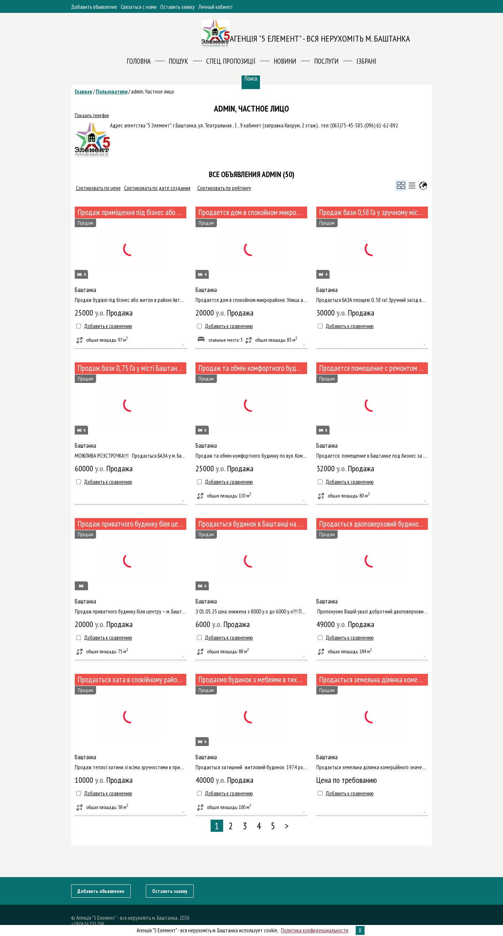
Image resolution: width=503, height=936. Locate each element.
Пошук (178, 61)
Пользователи (111, 91)
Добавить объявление (94, 6)
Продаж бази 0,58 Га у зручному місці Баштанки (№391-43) (373, 212)
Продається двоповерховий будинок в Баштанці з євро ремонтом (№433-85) (373, 524)
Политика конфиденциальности (314, 930)
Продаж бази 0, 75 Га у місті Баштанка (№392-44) (132, 368)
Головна (139, 61)
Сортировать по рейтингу (224, 187)
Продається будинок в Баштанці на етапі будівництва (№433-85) (252, 524)
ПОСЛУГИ (326, 61)
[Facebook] (427, 890)
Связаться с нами (138, 6)
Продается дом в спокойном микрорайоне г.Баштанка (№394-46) (252, 212)
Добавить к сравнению (108, 326)
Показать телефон (92, 115)
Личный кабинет (215, 6)
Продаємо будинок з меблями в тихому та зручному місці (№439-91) (252, 680)
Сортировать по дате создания (157, 187)
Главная (83, 91)
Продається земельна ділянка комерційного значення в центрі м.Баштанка (373, 680)
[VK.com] (416, 890)
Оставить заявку (177, 6)
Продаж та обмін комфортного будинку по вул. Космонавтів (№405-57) (252, 368)
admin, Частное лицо (152, 91)
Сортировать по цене (98, 187)
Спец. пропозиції (231, 61)
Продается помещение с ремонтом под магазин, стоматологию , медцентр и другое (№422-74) (373, 368)
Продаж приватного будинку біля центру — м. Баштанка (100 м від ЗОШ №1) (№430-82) (132, 524)
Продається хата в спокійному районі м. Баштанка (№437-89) (132, 680)
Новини (285, 61)
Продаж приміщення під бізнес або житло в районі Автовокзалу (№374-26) (132, 212)
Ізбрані (366, 61)
